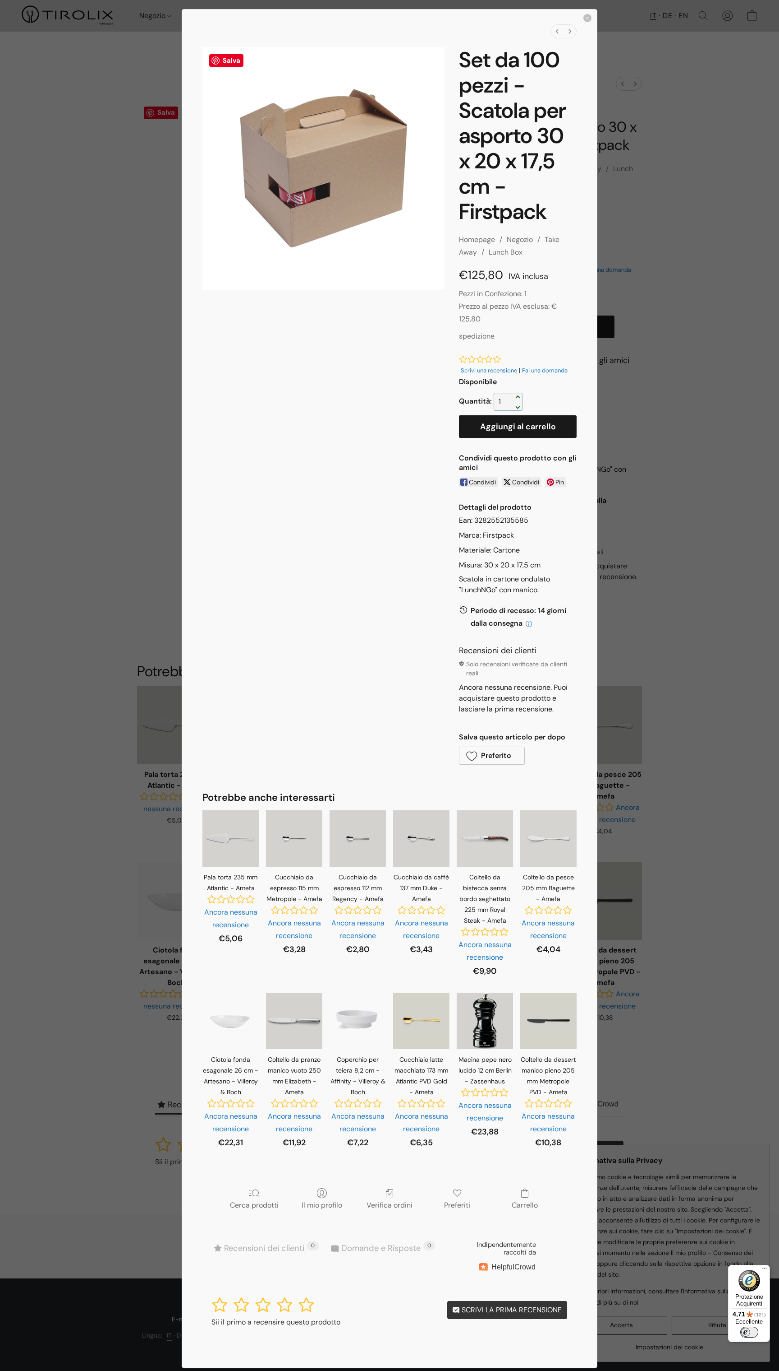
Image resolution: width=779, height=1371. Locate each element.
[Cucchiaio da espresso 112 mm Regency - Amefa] (358, 838)
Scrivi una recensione (489, 370)
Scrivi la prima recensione (511, 1310)
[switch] (749, 1332)
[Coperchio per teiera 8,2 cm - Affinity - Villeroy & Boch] (358, 1021)
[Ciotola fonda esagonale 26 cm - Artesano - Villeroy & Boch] (230, 1021)
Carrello (525, 1204)
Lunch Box (505, 252)
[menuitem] (557, 31)
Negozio (520, 239)
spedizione (477, 336)
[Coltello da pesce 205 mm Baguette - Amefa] (548, 838)
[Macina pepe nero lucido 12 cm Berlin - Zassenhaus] (485, 1021)
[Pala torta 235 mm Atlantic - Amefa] (230, 838)
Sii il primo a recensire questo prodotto (275, 1322)
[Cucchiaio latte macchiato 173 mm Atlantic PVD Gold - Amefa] (421, 1021)
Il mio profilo (322, 1204)
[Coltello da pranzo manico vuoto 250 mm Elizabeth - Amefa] (294, 1021)
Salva (231, 60)
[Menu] (764, 1270)
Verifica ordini (389, 1204)
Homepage (477, 239)
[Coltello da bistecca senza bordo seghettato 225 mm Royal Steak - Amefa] (485, 838)
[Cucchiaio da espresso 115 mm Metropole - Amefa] (294, 838)
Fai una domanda (545, 370)
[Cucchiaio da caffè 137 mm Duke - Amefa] (421, 838)
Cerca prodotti (254, 1204)
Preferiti (457, 1204)
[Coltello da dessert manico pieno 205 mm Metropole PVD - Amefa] (548, 1021)
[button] (492, 756)
